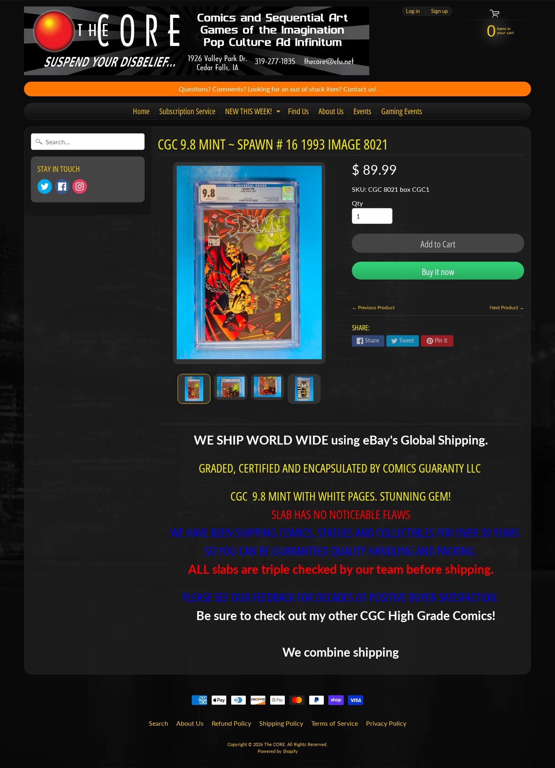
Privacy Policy (386, 723)
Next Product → (507, 307)
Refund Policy (231, 723)
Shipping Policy (281, 723)
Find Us (298, 111)
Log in (413, 11)
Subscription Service (187, 111)
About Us (331, 111)
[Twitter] (44, 186)
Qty (357, 203)
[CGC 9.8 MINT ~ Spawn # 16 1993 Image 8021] (194, 389)
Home (141, 111)
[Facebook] (62, 186)
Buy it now (438, 271)
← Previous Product (373, 307)
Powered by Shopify (278, 751)
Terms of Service (334, 723)
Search (158, 723)
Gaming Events (401, 111)
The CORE (274, 744)
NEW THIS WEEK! (253, 112)
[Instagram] (79, 186)
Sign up (439, 11)
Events (362, 111)
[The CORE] (196, 41)
